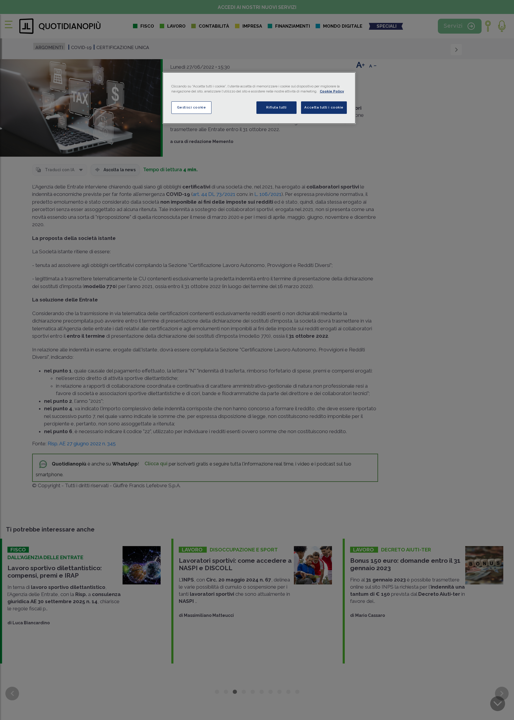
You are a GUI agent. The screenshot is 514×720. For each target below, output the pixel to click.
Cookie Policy (332, 91)
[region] (259, 98)
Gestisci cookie (191, 107)
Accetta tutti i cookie (324, 107)
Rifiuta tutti (276, 107)
